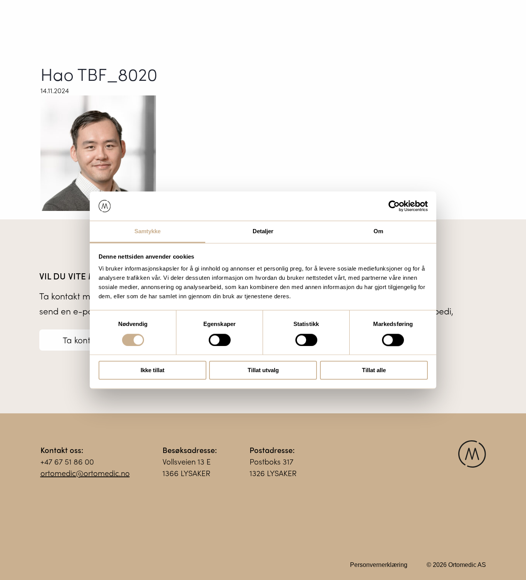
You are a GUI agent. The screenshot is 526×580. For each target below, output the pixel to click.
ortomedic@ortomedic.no (85, 472)
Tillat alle (374, 370)
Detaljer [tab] (263, 231)
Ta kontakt (82, 340)
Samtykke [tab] (147, 231)
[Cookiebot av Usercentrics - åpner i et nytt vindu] (394, 206)
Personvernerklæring (378, 565)
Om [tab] (378, 231)
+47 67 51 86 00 (67, 461)
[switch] (220, 340)
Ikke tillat (152, 370)
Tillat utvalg (263, 370)
